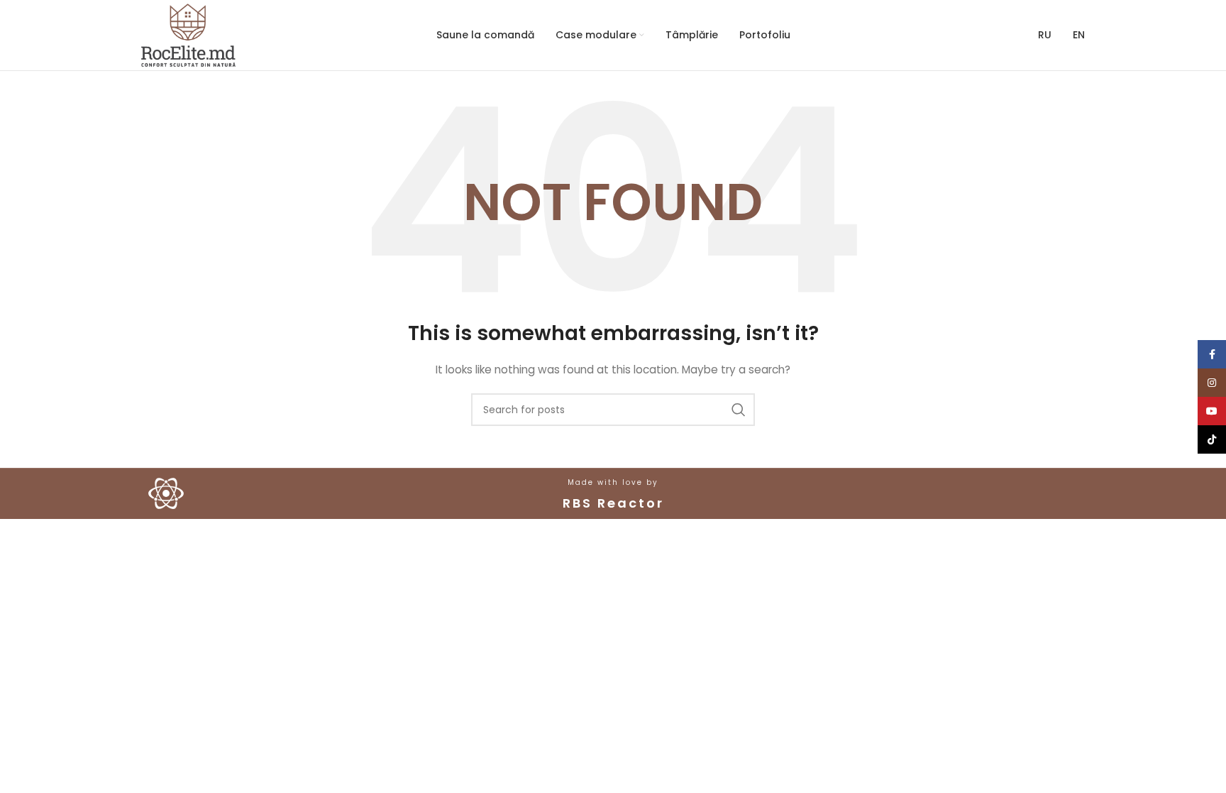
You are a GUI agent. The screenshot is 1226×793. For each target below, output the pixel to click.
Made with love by (613, 482)
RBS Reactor (613, 503)
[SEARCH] (738, 409)
